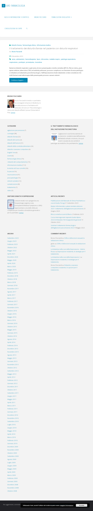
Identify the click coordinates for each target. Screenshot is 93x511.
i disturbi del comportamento (17, 162)
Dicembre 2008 (12, 485)
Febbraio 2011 (12, 409)
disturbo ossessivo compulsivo (17, 149)
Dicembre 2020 (12, 257)
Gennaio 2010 (12, 443)
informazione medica (44, 45)
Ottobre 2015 (12, 327)
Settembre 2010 (13, 421)
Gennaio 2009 (12, 481)
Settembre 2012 (13, 371)
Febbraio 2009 (12, 478)
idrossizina (44, 59)
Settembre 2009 (13, 456)
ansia (13, 59)
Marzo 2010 (11, 437)
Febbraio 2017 (12, 301)
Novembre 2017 (13, 289)
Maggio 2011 (11, 399)
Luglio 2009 (11, 462)
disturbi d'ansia (16, 45)
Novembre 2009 (13, 450)
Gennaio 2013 (12, 361)
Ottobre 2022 (12, 247)
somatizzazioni (12, 184)
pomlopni (22, 62)
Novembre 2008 (13, 488)
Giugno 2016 (11, 314)
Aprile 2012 (11, 377)
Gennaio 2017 (12, 304)
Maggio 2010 (11, 431)
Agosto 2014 (11, 339)
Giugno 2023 (11, 241)
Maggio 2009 (11, 469)
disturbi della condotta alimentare (18, 146)
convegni (10, 133)
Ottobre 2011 (12, 390)
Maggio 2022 (11, 251)
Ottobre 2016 (12, 311)
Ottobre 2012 (12, 368)
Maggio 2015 (11, 330)
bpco (38, 59)
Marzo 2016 (11, 320)
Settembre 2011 (13, 393)
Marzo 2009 (11, 475)
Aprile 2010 (11, 434)
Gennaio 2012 (12, 383)
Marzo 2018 (11, 282)
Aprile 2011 (11, 402)
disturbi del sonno (13, 140)
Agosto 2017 (11, 292)
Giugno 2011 (11, 396)
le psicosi (10, 171)
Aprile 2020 (11, 263)
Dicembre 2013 (12, 349)
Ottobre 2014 (12, 336)
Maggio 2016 (11, 317)
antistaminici (20, 59)
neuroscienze (12, 175)
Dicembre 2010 (12, 415)
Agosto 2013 (11, 355)
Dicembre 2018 (12, 276)
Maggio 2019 (11, 270)
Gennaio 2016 (12, 323)
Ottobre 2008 (12, 491)
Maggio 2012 (11, 374)
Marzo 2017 (11, 298)
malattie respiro (54, 59)
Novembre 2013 (13, 352)
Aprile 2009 (11, 472)
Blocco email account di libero (61, 214)
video (9, 190)
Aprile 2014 (11, 342)
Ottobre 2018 (12, 279)
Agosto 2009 (11, 459)
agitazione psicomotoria (15, 130)
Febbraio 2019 (12, 273)
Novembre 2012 (13, 364)
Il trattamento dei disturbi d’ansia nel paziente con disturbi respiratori (43, 48)
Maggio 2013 (11, 358)
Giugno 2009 (11, 466)
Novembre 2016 (13, 307)
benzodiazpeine (30, 59)
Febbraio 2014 (12, 345)
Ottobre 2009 (12, 453)
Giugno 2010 (11, 428)
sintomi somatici (12, 181)
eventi (9, 156)
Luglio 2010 (11, 425)
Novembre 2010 (13, 418)
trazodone (38, 62)
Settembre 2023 (13, 238)
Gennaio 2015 (12, 333)
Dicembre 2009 (12, 447)
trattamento (11, 187)
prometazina (30, 62)
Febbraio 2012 (12, 380)
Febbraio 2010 (12, 440)
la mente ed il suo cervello (16, 168)
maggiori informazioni (66, 505)
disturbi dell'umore (13, 143)
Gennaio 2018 (12, 285)
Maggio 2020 (11, 260)
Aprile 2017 (11, 295)
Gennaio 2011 (12, 412)
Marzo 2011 (11, 406)
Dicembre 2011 (12, 387)
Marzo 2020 (11, 266)
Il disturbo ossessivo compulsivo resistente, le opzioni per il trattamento (64, 267)
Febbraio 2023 (12, 244)
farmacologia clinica (29, 45)
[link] (27, 28)
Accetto (81, 505)
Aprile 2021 (11, 254)
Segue (13, 112)
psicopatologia (12, 178)
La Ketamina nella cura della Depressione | (65, 257)
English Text (11, 152)
